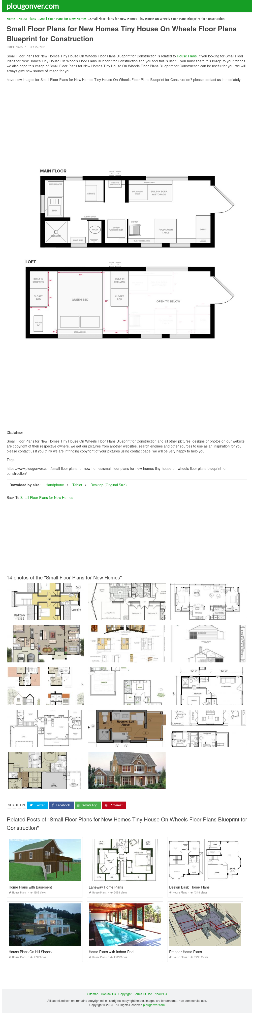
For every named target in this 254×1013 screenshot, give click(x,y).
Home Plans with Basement (30, 887)
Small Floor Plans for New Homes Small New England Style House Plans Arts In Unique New (152, 784)
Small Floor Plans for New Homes (46, 497)
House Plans (15, 47)
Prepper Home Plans (185, 951)
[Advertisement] (127, 120)
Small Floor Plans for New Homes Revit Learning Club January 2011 (136, 742)
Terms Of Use (143, 994)
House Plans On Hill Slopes (30, 951)
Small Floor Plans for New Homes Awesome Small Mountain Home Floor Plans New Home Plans (155, 615)
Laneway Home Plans (106, 887)
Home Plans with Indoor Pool (111, 951)
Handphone (55, 484)
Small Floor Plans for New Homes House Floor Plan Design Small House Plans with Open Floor (72, 658)
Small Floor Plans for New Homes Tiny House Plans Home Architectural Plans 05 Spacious (69, 615)
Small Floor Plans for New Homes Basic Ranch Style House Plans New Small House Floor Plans (73, 742)
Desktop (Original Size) (109, 484)
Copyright (124, 994)
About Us (161, 994)
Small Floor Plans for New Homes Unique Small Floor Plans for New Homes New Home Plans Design (76, 700)
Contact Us (108, 994)
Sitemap (92, 994)
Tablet (77, 484)
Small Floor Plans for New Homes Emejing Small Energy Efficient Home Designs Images (149, 700)
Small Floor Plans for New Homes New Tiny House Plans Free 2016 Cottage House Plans (150, 658)
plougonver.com (33, 5)
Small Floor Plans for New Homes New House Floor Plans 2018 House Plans (60, 784)
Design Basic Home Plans (189, 887)
